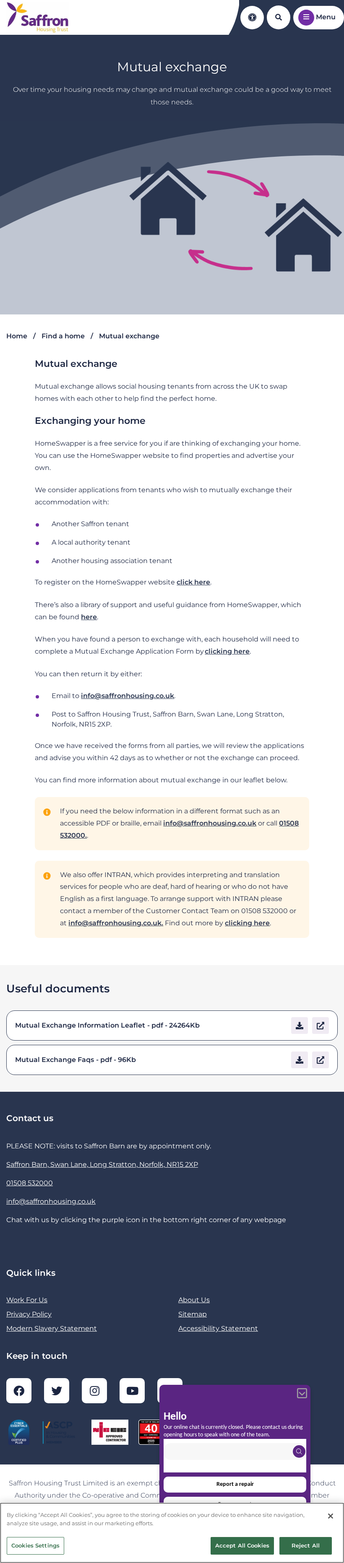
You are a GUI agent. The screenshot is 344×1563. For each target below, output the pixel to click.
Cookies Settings (35, 1545)
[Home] (37, 18)
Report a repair (235, 1484)
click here (193, 582)
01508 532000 (29, 1183)
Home (16, 336)
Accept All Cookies (242, 1545)
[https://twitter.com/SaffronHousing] (56, 1390)
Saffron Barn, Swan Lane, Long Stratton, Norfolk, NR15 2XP (102, 1164)
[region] (172, 1533)
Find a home (63, 336)
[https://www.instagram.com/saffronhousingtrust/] (94, 1390)
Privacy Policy (29, 1314)
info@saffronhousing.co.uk (127, 696)
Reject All (306, 1545)
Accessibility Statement (218, 1328)
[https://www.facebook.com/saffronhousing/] (18, 1390)
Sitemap (192, 1314)
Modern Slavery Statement (51, 1328)
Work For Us (26, 1300)
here (89, 617)
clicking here (227, 651)
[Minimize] (302, 1393)
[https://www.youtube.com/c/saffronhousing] (132, 1390)
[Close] (330, 1516)
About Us (194, 1300)
